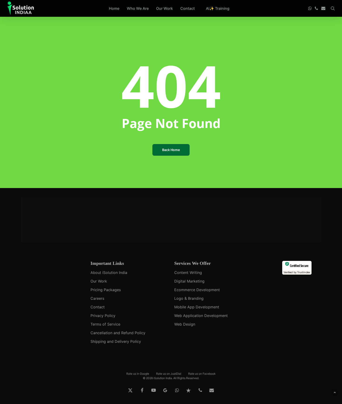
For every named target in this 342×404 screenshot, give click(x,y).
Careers (97, 298)
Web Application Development (201, 315)
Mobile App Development (196, 307)
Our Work (99, 281)
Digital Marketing (189, 281)
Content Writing (188, 272)
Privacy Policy (103, 315)
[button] (334, 392)
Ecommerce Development (197, 289)
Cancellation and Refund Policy (118, 332)
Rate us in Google (137, 373)
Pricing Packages (106, 289)
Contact (98, 307)
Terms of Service (105, 324)
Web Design (184, 324)
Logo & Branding (189, 298)
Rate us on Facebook (202, 373)
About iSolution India (109, 272)
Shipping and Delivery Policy (116, 341)
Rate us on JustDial (168, 373)
